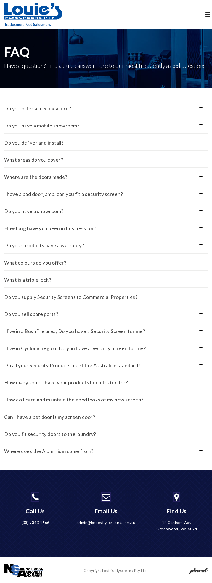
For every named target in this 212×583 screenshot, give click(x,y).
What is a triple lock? (27, 280)
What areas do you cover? (33, 160)
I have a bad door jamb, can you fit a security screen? (63, 194)
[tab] (105, 108)
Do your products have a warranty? (44, 245)
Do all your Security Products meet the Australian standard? (72, 365)
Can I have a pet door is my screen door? (49, 417)
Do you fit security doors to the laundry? (50, 434)
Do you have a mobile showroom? (42, 126)
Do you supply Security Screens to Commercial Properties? (70, 297)
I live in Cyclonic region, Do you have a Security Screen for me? (75, 348)
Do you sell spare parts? (31, 314)
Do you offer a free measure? (37, 108)
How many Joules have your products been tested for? (66, 382)
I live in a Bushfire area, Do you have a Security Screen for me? (74, 331)
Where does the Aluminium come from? (49, 451)
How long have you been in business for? (50, 228)
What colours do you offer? (35, 263)
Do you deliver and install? (34, 143)
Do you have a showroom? (33, 211)
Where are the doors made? (35, 177)
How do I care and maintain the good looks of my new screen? (74, 399)
